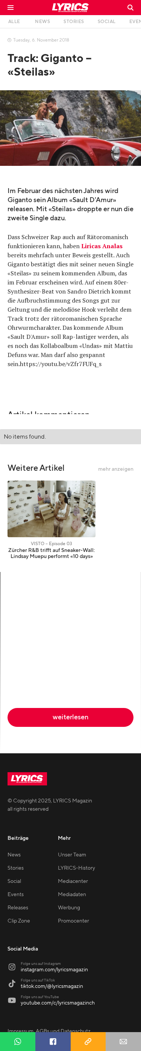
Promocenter (73, 921)
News (14, 855)
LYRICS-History (76, 868)
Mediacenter (73, 881)
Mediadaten (72, 894)
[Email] (123, 1041)
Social (14, 881)
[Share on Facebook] (53, 1041)
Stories (16, 868)
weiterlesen (70, 717)
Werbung (69, 907)
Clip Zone (19, 921)
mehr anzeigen (115, 469)
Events (16, 894)
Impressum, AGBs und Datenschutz (49, 1031)
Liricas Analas (102, 246)
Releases (18, 907)
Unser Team (72, 855)
